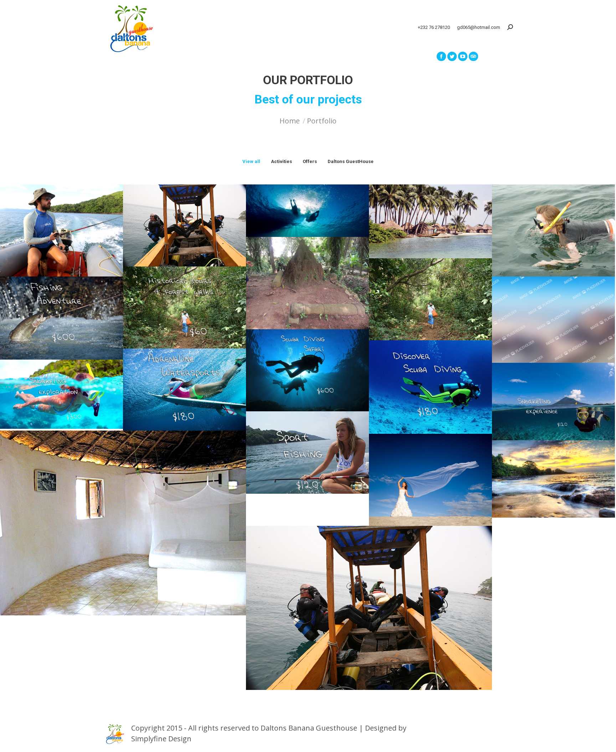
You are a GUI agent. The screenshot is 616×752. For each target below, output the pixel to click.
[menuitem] (148, 56)
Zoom (52, 224)
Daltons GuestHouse (351, 161)
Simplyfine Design (161, 738)
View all (251, 161)
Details (71, 224)
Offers (310, 161)
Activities (281, 161)
